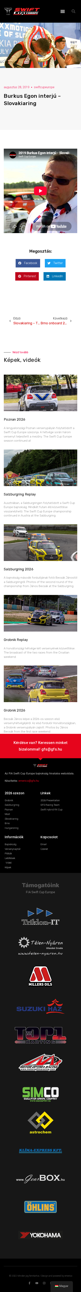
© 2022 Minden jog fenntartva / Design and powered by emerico (40, 1276)
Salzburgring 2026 (18, 569)
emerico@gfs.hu (28, 780)
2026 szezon (14, 793)
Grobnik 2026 (14, 710)
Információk (14, 837)
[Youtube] (36, 1283)
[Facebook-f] (29, 1283)
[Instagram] (44, 1283)
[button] (62, 11)
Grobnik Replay (16, 640)
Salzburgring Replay (20, 494)
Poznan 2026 (14, 419)
